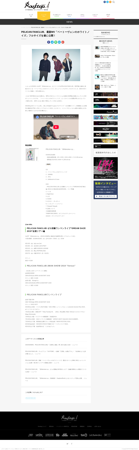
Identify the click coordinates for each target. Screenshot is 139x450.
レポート (69, 15)
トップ (31, 15)
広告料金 (89, 426)
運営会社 (51, 426)
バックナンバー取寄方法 (62, 426)
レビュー (95, 15)
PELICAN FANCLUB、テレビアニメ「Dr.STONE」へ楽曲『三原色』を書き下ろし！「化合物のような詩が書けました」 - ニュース (55, 352)
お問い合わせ (97, 426)
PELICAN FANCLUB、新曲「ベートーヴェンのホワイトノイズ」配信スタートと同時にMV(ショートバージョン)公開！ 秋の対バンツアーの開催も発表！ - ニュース (55, 361)
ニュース (43, 15)
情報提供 (82, 426)
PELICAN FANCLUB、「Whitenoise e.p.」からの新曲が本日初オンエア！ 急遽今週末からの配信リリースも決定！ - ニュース (55, 370)
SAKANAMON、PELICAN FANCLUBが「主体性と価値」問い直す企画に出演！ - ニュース (51, 344)
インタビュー (56, 15)
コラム (82, 15)
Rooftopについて (42, 426)
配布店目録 (74, 426)
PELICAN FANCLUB (30, 398)
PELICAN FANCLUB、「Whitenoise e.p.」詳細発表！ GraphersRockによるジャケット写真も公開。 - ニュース (56, 379)
